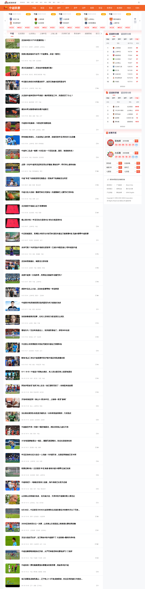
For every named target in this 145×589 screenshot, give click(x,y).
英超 (50, 8)
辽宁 (41, 116)
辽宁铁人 (39, 585)
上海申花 (31, 88)
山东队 (31, 323)
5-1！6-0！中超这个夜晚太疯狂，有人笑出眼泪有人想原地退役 (47, 372)
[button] (5, 21)
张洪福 (31, 337)
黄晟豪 (38, 254)
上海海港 (36, 47)
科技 (45, 2)
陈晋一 (37, 295)
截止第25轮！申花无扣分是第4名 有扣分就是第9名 (42, 220)
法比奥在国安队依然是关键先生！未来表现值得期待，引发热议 (46, 413)
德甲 (59, 8)
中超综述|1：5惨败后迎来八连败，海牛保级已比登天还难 (44, 482)
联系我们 (109, 189)
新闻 (28, 2)
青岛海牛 (38, 185)
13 (97, 323)
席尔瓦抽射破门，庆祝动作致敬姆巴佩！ (37, 68)
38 (97, 171)
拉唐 (41, 461)
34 (97, 212)
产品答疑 (109, 192)
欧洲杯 (119, 8)
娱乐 (41, 2)
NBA (129, 8)
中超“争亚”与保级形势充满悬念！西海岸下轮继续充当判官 (44, 178)
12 (97, 199)
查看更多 (122, 86)
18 (97, 281)
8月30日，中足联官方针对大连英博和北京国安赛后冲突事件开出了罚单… (51, 510)
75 (97, 254)
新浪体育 (10, 2)
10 (97, 337)
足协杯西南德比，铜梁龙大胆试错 (35, 261)
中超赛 (35, 558)
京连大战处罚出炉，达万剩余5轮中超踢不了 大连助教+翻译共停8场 (48, 537)
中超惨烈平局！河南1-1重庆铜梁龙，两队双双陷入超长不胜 (45, 427)
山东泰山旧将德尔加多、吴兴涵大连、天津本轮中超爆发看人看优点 (48, 496)
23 (97, 558)
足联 (44, 558)
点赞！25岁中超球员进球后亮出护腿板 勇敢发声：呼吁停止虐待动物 (49, 164)
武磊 (33, 309)
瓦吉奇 (39, 337)
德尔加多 (38, 309)
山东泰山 (42, 47)
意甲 (75, 8)
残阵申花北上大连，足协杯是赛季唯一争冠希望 (40, 289)
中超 (34, 8)
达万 (37, 199)
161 (97, 544)
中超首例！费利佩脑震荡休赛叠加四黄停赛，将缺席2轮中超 (45, 565)
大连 (37, 461)
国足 (34, 254)
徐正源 (42, 392)
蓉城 (30, 116)
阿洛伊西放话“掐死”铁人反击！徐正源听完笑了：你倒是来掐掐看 (47, 385)
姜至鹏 (32, 447)
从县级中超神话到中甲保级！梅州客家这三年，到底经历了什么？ (47, 95)
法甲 (84, 8)
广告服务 (119, 185)
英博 (34, 60)
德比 (33, 364)
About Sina (129, 185)
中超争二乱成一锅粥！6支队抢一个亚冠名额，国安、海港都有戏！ (48, 151)
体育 (32, 2)
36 (97, 295)
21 (97, 530)
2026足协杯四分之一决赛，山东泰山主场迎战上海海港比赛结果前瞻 (49, 524)
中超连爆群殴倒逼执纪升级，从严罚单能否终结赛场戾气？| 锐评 (47, 551)
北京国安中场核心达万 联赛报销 (34, 206)
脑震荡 (40, 572)
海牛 (31, 378)
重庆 (41, 171)
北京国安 (38, 60)
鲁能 (35, 323)
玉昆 (40, 378)
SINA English (130, 192)
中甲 (36, 102)
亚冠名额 (35, 157)
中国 (30, 364)
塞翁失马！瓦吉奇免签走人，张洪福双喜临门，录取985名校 (45, 330)
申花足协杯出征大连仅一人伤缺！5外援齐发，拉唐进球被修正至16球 (49, 455)
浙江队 (36, 378)
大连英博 (42, 516)
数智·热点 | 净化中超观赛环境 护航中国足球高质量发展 (43, 358)
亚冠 (100, 8)
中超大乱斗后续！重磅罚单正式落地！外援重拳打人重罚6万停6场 (48, 192)
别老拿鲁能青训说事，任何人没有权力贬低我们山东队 (43, 316)
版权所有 (128, 201)
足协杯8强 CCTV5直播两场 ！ (34, 40)
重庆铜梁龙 (35, 171)
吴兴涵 (41, 502)
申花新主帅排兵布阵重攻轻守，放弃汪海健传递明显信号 (44, 82)
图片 (54, 2)
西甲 (67, 8)
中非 (30, 254)
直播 (12, 27)
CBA (137, 8)
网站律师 (119, 192)
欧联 (92, 8)
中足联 (31, 240)
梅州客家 (31, 102)
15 (97, 378)
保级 (30, 185)
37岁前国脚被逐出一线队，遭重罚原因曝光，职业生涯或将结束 (47, 441)
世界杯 (109, 8)
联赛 (33, 185)
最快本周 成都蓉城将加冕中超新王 (35, 109)
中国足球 (38, 364)
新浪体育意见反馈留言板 (117, 179)
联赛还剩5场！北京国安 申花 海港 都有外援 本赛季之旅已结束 (46, 468)
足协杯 (31, 47)
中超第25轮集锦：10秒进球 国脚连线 (36, 123)
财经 (37, 2)
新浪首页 (22, 2)
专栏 (58, 2)
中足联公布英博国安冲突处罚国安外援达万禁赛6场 (42, 344)
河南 (31, 433)
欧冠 (42, 8)
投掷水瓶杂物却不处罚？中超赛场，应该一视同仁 (41, 54)
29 (97, 447)
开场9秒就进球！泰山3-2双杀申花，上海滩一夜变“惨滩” (44, 399)
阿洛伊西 (36, 392)
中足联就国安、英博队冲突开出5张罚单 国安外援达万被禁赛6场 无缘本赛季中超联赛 (55, 234)
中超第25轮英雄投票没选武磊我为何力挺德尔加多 (41, 303)
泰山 (40, 88)
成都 (33, 116)
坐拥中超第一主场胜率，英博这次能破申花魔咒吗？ (42, 275)
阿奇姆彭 (41, 143)
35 (97, 516)
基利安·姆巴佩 (38, 74)
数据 (20, 27)
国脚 (33, 130)
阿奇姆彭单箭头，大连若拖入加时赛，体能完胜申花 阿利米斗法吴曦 (48, 137)
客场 (43, 268)
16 (97, 88)
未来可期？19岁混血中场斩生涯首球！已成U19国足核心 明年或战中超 (49, 247)
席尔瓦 (31, 74)
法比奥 (32, 420)
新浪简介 (109, 185)
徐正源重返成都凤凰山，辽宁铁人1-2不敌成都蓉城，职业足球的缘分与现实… (52, 579)
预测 (28, 27)
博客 (50, 2)
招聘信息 (119, 189)
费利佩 (35, 572)
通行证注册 (129, 189)
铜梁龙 (39, 268)
